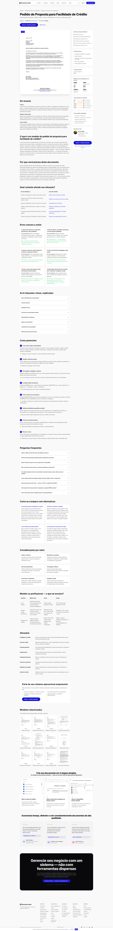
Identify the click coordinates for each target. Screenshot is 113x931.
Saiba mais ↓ (43, 24)
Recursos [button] (64, 2)
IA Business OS (43, 909)
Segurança (75, 916)
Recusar (71, 929)
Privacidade (86, 913)
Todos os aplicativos (55, 906)
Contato (85, 911)
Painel (52, 918)
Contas (52, 907)
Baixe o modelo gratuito (29, 25)
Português (61, 927)
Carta (75, 73)
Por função (64, 906)
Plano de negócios (55, 911)
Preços (58, 2)
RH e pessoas (43, 918)
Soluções (45, 2)
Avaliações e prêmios (77, 914)
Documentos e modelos (65, 915)
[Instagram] (84, 927)
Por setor (64, 911)
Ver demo (42, 907)
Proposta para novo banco (55, 203)
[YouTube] (92, 927)
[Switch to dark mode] (79, 3)
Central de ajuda (76, 911)
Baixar (41, 921)
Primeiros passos (76, 913)
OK (76, 929)
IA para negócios (54, 909)
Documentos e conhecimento (43, 914)
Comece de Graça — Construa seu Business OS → (57, 881)
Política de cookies (64, 929)
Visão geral (42, 906)
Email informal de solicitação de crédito (33, 506)
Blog (74, 906)
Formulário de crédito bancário (31, 526)
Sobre (70, 2)
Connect (53, 914)
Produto (38, 2)
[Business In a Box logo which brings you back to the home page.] (25, 3)
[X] (87, 927)
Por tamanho (65, 907)
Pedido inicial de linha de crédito (57, 195)
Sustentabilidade (87, 909)
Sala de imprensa (76, 909)
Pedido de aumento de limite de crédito (58, 199)
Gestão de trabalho (44, 911)
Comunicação (43, 916)
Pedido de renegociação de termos (57, 216)
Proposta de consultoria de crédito (57, 526)
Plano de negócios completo (55, 506)
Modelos (52, 2)
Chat (52, 913)
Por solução (64, 909)
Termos (85, 914)
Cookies (85, 916)
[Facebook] (89, 927)
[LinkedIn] (82, 927)
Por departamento (66, 913)
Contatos (53, 916)
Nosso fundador (87, 907)
